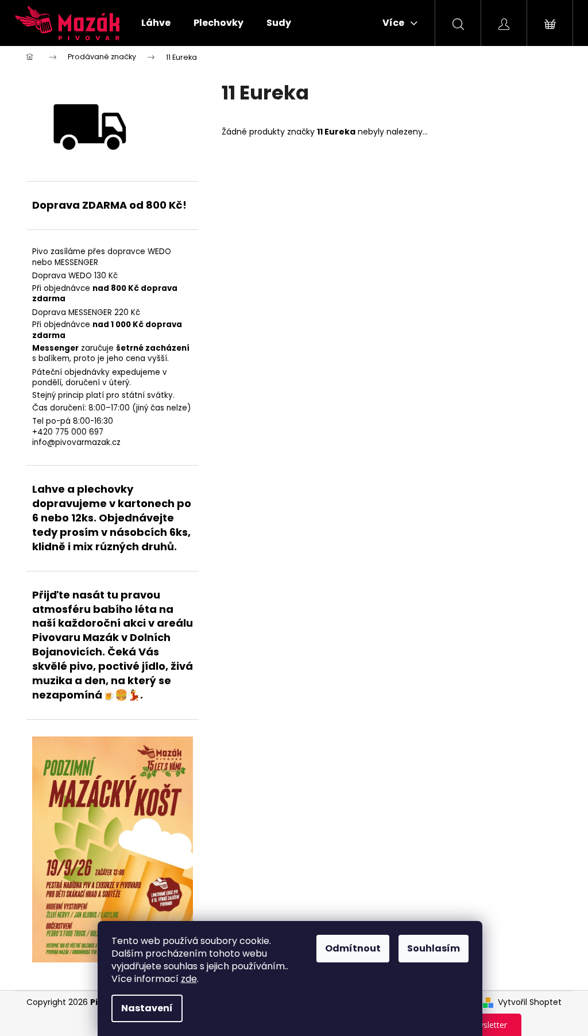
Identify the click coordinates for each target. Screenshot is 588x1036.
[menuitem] (156, 23)
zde (189, 978)
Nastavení (147, 1008)
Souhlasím (433, 948)
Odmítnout (353, 948)
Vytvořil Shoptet (530, 1002)
